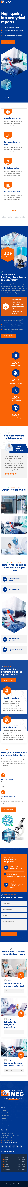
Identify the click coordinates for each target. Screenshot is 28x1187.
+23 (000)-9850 (18, 868)
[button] (5, 97)
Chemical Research (12, 192)
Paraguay (4, 1118)
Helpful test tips (10, 727)
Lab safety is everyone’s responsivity (10, 1024)
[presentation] (13, 210)
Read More (9, 991)
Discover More (8, 680)
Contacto (4, 1123)
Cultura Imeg (5, 1115)
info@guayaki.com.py (10, 1142)
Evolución (4, 1110)
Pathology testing (11, 168)
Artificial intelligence (13, 118)
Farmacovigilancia (6, 1126)
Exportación (5, 1113)
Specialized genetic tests (12, 143)
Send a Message (9, 934)
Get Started (8, 48)
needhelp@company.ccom (16, 876)
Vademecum (5, 1121)
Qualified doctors (11, 698)
